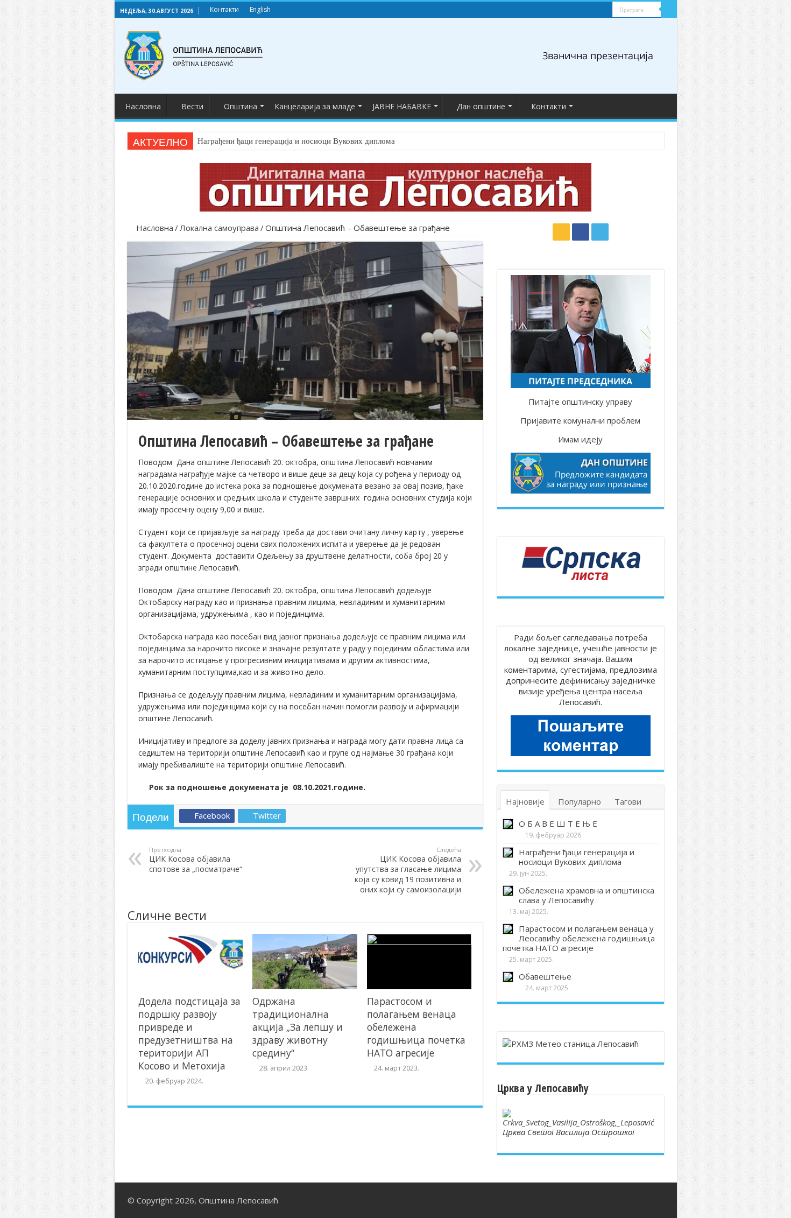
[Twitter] (605, 10)
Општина (240, 106)
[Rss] (584, 10)
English (260, 9)
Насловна (143, 106)
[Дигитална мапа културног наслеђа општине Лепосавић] (395, 186)
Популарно (579, 801)
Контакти (224, 9)
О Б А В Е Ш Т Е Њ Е (558, 823)
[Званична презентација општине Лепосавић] (194, 54)
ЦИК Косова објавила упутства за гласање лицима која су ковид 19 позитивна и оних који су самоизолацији (408, 870)
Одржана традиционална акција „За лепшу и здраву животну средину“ (297, 1027)
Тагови (628, 801)
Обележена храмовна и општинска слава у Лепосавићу (586, 895)
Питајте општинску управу (580, 401)
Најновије (525, 801)
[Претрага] (669, 10)
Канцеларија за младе (314, 106)
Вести (192, 106)
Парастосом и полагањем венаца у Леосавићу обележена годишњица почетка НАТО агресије (579, 938)
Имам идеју (580, 439)
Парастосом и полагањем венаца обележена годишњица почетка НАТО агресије (416, 1027)
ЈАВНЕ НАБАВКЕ (401, 106)
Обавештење (545, 976)
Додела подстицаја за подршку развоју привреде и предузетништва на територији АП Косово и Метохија (189, 1033)
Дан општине (481, 106)
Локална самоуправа (219, 227)
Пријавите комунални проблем (580, 420)
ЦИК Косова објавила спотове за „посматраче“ (195, 860)
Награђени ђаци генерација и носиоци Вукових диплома (296, 141)
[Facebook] (594, 10)
